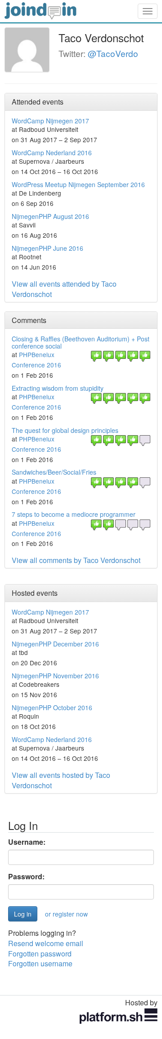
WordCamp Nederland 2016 (52, 152)
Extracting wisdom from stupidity (58, 388)
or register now (66, 913)
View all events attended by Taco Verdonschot (64, 289)
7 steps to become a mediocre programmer (73, 514)
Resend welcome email (45, 943)
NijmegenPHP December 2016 (55, 643)
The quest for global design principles (65, 430)
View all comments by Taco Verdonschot (76, 560)
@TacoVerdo (113, 53)
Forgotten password (40, 953)
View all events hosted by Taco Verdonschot (61, 780)
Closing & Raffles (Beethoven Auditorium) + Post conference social (80, 342)
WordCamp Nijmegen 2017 (50, 120)
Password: (26, 877)
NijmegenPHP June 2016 (47, 248)
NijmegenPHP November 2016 (55, 675)
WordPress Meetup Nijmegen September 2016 (78, 184)
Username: (26, 842)
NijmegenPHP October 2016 (52, 707)
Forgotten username (40, 963)
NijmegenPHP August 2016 (50, 216)
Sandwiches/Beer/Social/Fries (54, 471)
